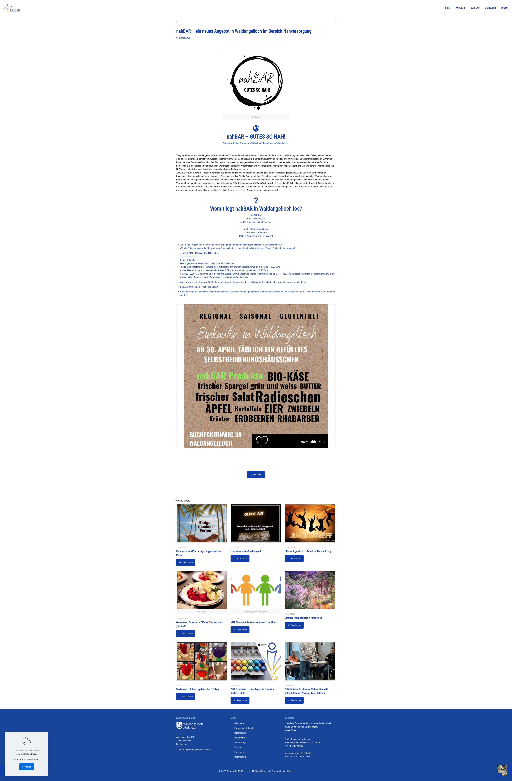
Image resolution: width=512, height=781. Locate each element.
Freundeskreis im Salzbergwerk (246, 551)
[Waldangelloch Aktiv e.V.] (11, 8)
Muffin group (244, 771)
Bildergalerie (240, 733)
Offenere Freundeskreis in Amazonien (303, 617)
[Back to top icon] (499, 775)
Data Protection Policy (26, 754)
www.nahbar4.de (259, 232)
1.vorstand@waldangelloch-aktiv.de (193, 749)
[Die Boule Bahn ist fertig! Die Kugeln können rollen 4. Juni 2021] (504, 770)
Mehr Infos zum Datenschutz (26, 759)
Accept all (26, 767)
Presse (237, 747)
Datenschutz (240, 757)
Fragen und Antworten (244, 728)
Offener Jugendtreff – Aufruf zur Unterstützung (308, 551)
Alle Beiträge (240, 742)
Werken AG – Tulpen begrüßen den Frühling (197, 689)
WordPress (288, 771)
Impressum (239, 752)
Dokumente (239, 737)
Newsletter (239, 723)
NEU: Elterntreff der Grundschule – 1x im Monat (254, 622)
